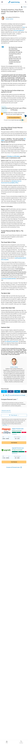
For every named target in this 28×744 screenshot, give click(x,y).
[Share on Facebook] (11, 391)
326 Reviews (14, 453)
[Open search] (26, 2)
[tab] (6, 410)
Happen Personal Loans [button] (17, 428)
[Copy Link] (24, 391)
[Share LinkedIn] (17, 391)
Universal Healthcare (19, 30)
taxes (23, 27)
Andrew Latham (14, 367)
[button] (25, 7)
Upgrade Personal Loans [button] (18, 448)
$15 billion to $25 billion (13, 156)
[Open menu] (2, 2)
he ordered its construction (11, 341)
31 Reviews (14, 434)
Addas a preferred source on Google (15, 395)
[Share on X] (4, 391)
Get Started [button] (14, 442)
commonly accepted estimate (8, 278)
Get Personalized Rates (14, 117)
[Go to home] (14, 2)
